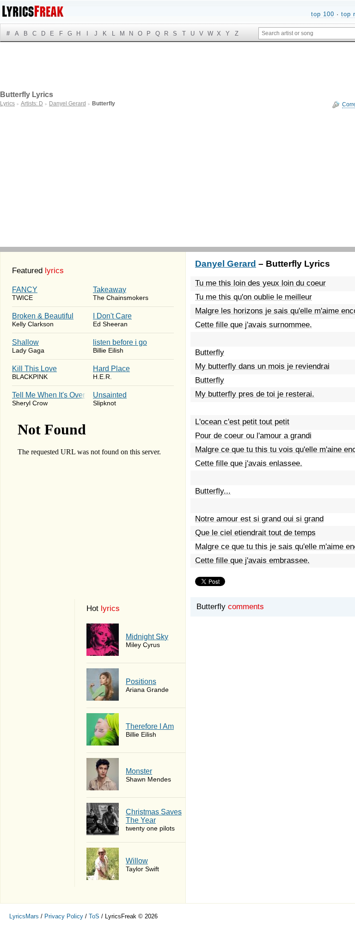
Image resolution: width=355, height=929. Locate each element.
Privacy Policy (63, 916)
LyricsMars (24, 916)
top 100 (322, 14)
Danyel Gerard (225, 264)
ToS (94, 916)
